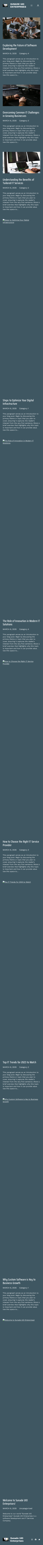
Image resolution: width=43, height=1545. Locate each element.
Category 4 (24, 53)
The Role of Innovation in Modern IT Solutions (21, 622)
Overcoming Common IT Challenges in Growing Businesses (21, 114)
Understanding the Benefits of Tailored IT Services (18, 181)
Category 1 (24, 408)
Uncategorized (25, 1508)
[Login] (38, 5)
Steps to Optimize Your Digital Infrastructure (18, 402)
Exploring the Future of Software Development (20, 47)
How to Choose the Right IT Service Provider (21, 843)
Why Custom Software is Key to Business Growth (19, 1281)
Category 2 (24, 188)
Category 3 (24, 121)
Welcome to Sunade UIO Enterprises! (15, 1502)
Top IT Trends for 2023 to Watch (19, 1062)
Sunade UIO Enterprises (18, 5)
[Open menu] (31, 5)
